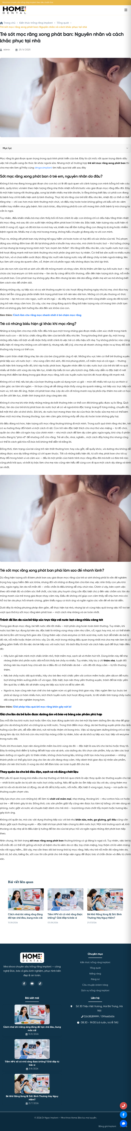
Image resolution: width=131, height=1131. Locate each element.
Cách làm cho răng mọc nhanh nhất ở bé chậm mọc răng (47, 315)
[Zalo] (123, 1123)
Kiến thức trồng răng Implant (36, 23)
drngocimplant (43, 168)
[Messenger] (123, 1114)
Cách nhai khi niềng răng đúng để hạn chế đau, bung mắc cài (32, 1029)
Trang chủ (9, 23)
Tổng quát (63, 23)
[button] (127, 148)
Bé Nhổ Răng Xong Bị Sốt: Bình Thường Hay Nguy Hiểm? (32, 1098)
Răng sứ (95, 979)
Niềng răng (95, 974)
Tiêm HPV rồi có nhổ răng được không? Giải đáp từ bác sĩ (32, 1063)
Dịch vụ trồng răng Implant (95, 990)
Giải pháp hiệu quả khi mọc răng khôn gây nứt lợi (42, 707)
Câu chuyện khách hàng (95, 985)
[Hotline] (123, 1105)
